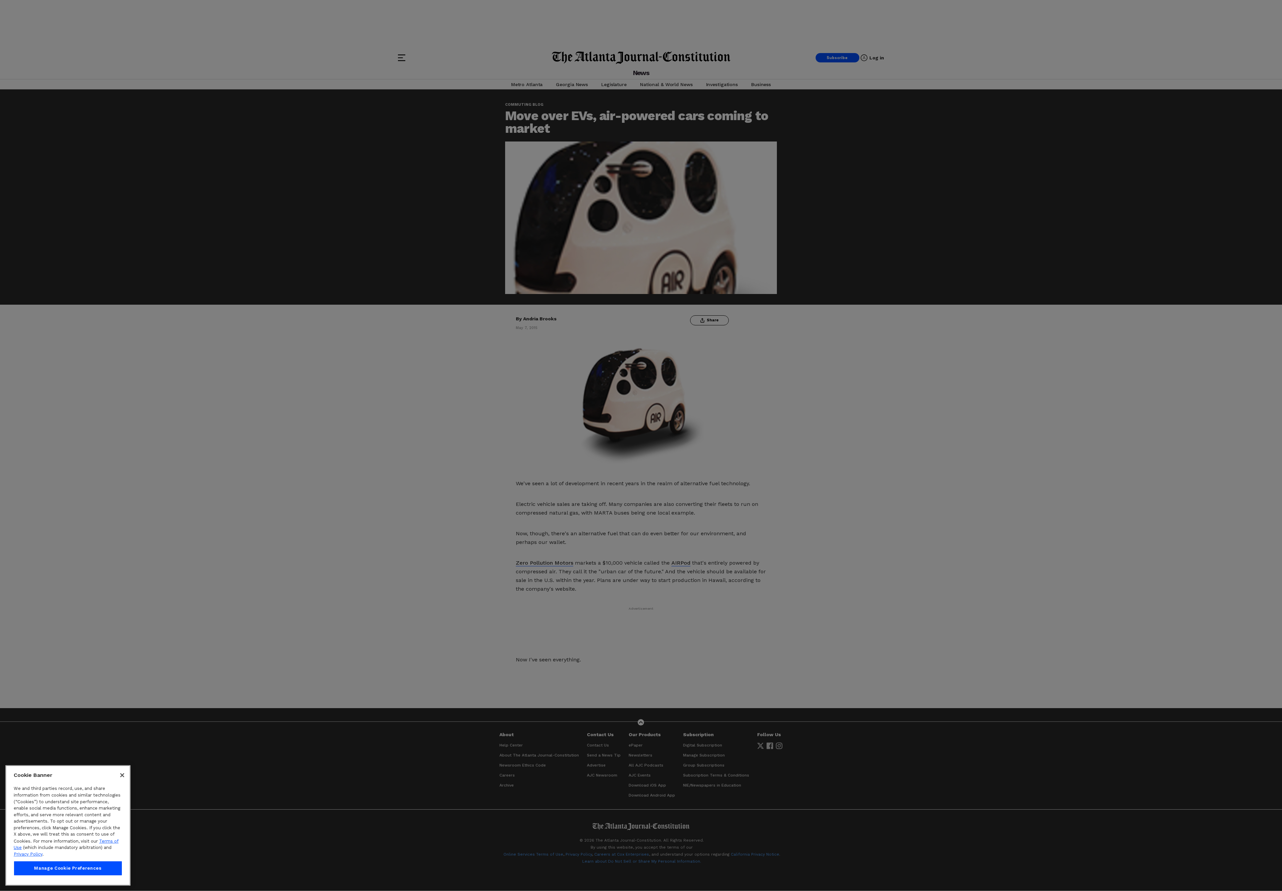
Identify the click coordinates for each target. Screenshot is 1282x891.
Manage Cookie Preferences (67, 868)
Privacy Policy (28, 854)
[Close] (122, 775)
